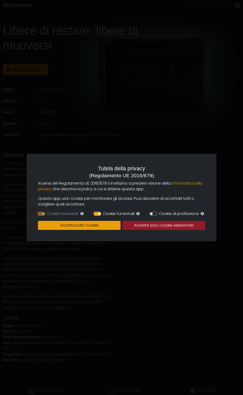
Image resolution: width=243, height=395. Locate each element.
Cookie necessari (63, 213)
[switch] (97, 214)
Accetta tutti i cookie (79, 225)
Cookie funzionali (119, 213)
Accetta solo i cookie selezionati (163, 225)
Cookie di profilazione (179, 213)
